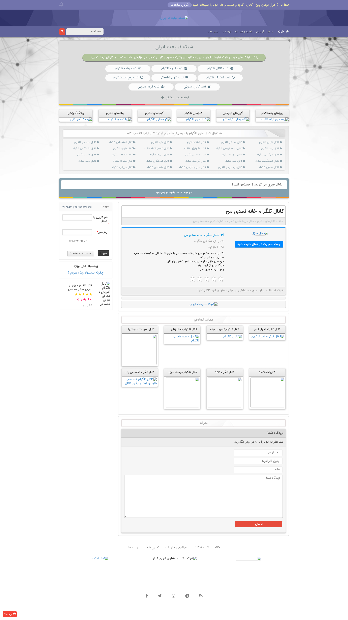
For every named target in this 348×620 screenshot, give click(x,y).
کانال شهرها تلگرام (164, 155)
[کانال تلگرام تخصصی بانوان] (140, 381)
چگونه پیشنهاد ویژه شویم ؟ (85, 272)
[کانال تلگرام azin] (225, 392)
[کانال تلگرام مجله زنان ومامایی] (182, 338)
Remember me (78, 241)
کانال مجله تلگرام (91, 161)
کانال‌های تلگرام (193, 113)
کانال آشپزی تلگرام (274, 142)
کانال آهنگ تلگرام (201, 142)
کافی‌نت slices (267, 372)
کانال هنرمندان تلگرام (164, 167)
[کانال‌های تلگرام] (198, 119)
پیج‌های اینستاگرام (272, 113)
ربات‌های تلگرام (115, 113)
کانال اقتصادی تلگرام (91, 142)
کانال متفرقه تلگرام (128, 161)
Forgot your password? (77, 207)
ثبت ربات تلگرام (125, 68)
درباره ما (227, 32)
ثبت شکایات (200, 547)
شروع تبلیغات (180, 4)
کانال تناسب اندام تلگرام (164, 149)
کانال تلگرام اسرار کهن (267, 329)
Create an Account (81, 253)
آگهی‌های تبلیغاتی (233, 113)
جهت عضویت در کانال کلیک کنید (259, 244)
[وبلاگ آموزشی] (81, 119)
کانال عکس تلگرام (91, 155)
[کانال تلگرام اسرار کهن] (267, 336)
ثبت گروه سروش (148, 86)
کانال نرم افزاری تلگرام (238, 167)
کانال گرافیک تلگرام (201, 161)
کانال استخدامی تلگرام (128, 142)
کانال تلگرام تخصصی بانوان (138, 372)
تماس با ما (213, 32)
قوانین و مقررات (243, 32)
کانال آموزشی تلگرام (238, 142)
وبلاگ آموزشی (75, 113)
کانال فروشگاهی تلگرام (274, 161)
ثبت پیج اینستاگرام (125, 77)
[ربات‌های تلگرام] (120, 119)
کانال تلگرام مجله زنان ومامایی (179, 329)
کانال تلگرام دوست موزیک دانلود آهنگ (174, 372)
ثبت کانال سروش (194, 86)
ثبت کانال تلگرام (217, 68)
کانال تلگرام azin (225, 372)
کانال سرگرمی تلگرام (274, 155)
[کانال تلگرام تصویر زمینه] (232, 336)
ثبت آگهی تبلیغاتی (171, 77)
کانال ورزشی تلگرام (128, 167)
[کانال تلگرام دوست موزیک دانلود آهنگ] (182, 392)
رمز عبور (102, 232)
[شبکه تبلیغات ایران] (174, 18)
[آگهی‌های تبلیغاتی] (236, 119)
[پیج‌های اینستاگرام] (274, 119)
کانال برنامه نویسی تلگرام (238, 149)
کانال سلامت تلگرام (238, 155)
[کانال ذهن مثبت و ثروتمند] (140, 349)
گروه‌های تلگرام (154, 113)
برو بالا (8, 614)
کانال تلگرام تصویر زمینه (224, 329)
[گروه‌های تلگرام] (159, 119)
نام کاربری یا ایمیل (100, 219)
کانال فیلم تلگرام (238, 161)
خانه (281, 31)
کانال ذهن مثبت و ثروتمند (139, 329)
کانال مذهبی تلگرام (274, 167)
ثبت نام (260, 32)
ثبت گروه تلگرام (171, 68)
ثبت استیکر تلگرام (218, 77)
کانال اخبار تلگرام (164, 142)
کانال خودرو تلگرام (128, 149)
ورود (270, 32)
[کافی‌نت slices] (267, 392)
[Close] (61, 4)
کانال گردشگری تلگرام (164, 161)
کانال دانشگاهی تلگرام (91, 149)
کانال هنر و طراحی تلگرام (201, 167)
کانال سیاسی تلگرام (201, 155)
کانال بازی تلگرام (274, 149)
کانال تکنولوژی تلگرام (201, 149)
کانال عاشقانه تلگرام (128, 155)
